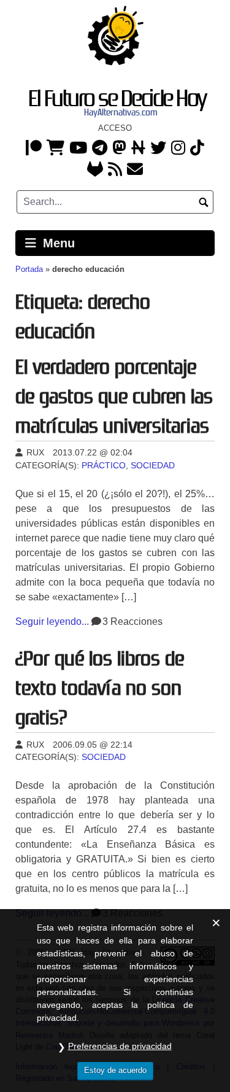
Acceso (115, 128)
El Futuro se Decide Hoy (117, 98)
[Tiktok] (197, 149)
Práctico (104, 465)
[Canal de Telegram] (100, 149)
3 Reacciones (132, 621)
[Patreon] (34, 149)
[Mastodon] (119, 149)
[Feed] (115, 170)
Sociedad (153, 465)
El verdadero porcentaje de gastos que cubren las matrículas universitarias (114, 396)
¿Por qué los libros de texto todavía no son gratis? (99, 688)
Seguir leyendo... (52, 621)
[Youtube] (78, 149)
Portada (29, 269)
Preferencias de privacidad (120, 1046)
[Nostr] (138, 149)
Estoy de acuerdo (115, 1070)
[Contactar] (135, 170)
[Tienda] (55, 149)
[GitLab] (95, 170)
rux (34, 452)
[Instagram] (178, 149)
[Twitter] (158, 149)
